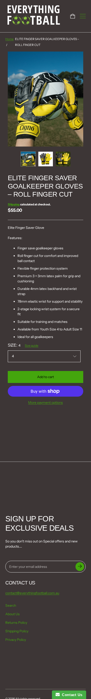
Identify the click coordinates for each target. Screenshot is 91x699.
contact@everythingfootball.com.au (32, 593)
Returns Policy (16, 622)
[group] (28, 159)
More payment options (45, 402)
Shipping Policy (16, 631)
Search (10, 605)
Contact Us (71, 695)
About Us (12, 614)
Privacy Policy (15, 639)
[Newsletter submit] (79, 566)
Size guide (31, 345)
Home (9, 39)
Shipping (14, 204)
